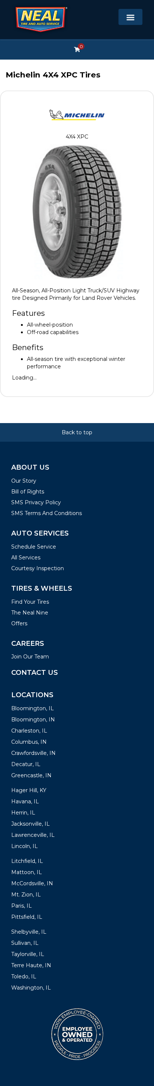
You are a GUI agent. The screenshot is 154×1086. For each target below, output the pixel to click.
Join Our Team (30, 656)
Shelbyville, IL (28, 931)
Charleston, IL (29, 730)
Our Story (23, 480)
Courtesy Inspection (37, 568)
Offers (19, 623)
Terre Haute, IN (31, 965)
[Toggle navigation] (130, 17)
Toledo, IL (23, 976)
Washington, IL (31, 987)
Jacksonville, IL (30, 823)
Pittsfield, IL (26, 917)
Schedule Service (33, 546)
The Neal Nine (29, 612)
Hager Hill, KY (28, 790)
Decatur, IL (25, 764)
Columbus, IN (29, 742)
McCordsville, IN (32, 883)
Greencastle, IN (31, 775)
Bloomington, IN (33, 719)
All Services (25, 557)
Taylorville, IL (27, 954)
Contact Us (34, 673)
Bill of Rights (27, 491)
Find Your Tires (30, 601)
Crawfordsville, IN (33, 753)
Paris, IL (21, 905)
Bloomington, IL (32, 708)
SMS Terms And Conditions (46, 513)
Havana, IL (25, 801)
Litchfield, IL (27, 861)
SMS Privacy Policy (36, 502)
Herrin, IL (23, 812)
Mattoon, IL (26, 872)
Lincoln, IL (24, 846)
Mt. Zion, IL (26, 894)
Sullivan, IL (24, 943)
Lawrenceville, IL (33, 835)
